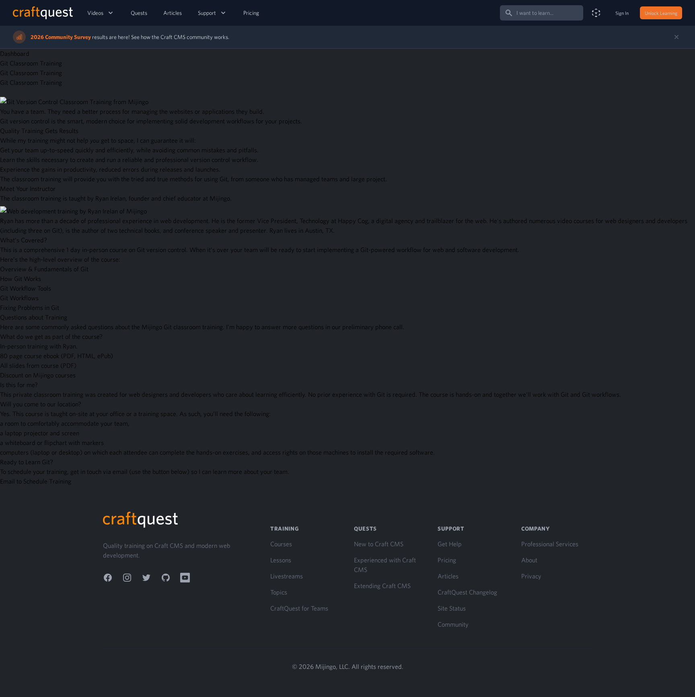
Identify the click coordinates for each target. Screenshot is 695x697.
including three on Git (31, 230)
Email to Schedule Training (35, 481)
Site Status (452, 608)
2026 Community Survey (61, 37)
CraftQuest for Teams (299, 608)
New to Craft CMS (378, 543)
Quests (139, 13)
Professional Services (549, 543)
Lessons (280, 560)
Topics (278, 592)
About (529, 560)
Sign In (622, 13)
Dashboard (14, 53)
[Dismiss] (676, 37)
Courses (281, 543)
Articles (172, 13)
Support (207, 13)
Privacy (531, 576)
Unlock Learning (661, 13)
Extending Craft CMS (382, 585)
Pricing (251, 13)
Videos (95, 13)
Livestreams (286, 576)
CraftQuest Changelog (467, 592)
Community (453, 624)
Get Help (450, 543)
